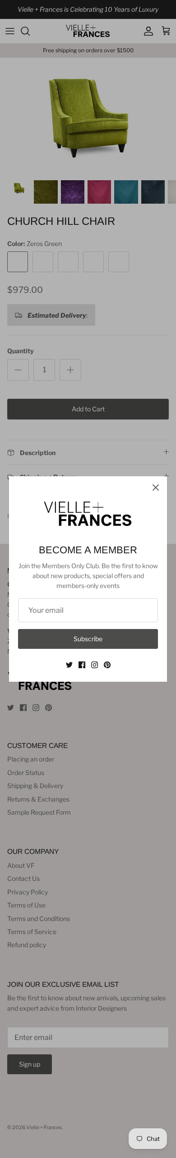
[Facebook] (82, 664)
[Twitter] (69, 664)
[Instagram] (94, 664)
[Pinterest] (107, 664)
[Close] (156, 487)
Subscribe (88, 639)
